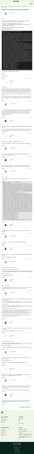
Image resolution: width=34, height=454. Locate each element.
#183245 (3, 145)
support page (24, 431)
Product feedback (21, 423)
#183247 (3, 168)
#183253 (3, 233)
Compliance (17, 451)
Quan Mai (11, 120)
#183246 (3, 156)
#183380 (3, 391)
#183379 (3, 377)
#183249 (3, 221)
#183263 (3, 258)
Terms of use (17, 449)
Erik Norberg (12, 135)
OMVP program (21, 418)
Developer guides (3, 430)
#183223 (3, 78)
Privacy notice (17, 448)
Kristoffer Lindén (13, 12)
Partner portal (3, 429)
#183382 (3, 404)
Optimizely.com (3, 418)
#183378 (3, 365)
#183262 (3, 245)
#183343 (3, 319)
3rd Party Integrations (17, 452)
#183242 (3, 133)
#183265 (3, 276)
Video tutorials (3, 432)
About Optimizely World (17, 447)
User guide (2, 431)
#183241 (3, 117)
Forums (5, 6)
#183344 (3, 332)
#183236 (3, 101)
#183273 (3, 290)
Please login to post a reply (25, 407)
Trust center (17, 450)
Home (2, 6)
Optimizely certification (4, 419)
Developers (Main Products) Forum (14, 6)
